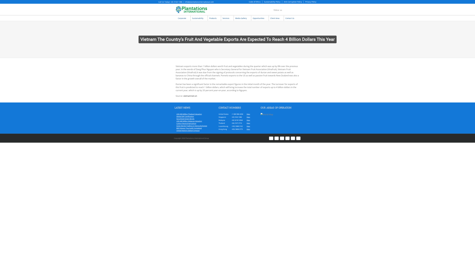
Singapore (222, 117)
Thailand (222, 123)
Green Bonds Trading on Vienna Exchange (191, 126)
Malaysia (222, 120)
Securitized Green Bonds (185, 119)
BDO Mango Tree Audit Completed (189, 128)
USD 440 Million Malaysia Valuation (189, 121)
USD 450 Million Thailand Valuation (189, 114)
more (248, 114)
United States (223, 114)
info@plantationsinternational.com (199, 2)
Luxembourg (223, 126)
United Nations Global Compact (188, 130)
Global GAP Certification (185, 116)
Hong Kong (223, 129)
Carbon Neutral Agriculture (186, 123)
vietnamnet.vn (190, 95)
